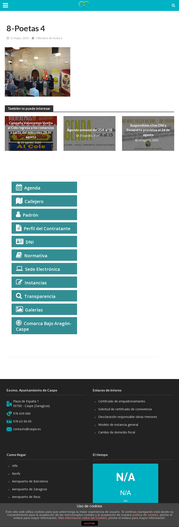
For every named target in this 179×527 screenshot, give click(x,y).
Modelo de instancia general (118, 425)
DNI (30, 242)
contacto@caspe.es (27, 429)
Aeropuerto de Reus (26, 497)
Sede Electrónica (42, 269)
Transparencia (39, 296)
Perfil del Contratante (47, 228)
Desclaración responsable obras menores (127, 417)
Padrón (30, 215)
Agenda (32, 188)
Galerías (34, 310)
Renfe (16, 473)
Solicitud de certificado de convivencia (125, 409)
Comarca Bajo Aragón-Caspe (43, 326)
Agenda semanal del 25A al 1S (89, 130)
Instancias (36, 283)
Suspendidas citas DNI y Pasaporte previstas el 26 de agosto (148, 130)
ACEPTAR (89, 523)
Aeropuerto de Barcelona (30, 481)
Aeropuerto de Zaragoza (29, 489)
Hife (15, 466)
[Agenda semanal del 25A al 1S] (90, 132)
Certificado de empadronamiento (121, 401)
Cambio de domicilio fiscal (116, 432)
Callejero (34, 201)
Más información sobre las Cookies (82, 518)
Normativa (35, 256)
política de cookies (145, 515)
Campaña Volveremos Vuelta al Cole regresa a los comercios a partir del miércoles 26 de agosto (31, 130)
